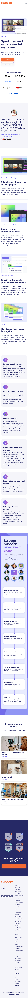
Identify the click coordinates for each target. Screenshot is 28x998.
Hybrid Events (18, 923)
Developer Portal (18, 946)
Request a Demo (14, 866)
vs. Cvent (17, 962)
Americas (7, 886)
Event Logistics (18, 893)
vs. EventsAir (18, 958)
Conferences (18, 912)
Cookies (17, 994)
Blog (16, 941)
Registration (17, 889)
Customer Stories (19, 942)
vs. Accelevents (18, 967)
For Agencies (18, 929)
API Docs (17, 944)
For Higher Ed (18, 927)
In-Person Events (19, 919)
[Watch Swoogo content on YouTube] (2, 896)
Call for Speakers (19, 902)
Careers (17, 979)
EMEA (7, 890)
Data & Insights (18, 897)
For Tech (17, 930)
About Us (17, 976)
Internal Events (18, 916)
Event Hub (17, 900)
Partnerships (18, 981)
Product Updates (19, 950)
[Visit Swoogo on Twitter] (11, 896)
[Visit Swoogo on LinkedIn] (5, 896)
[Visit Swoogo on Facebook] (8, 896)
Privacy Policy (12, 994)
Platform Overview (19, 887)
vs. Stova (17, 964)
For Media (17, 925)
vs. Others (17, 956)
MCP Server (17, 906)
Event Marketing (18, 891)
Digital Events (18, 921)
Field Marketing (18, 918)
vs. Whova (17, 969)
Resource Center (18, 937)
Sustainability (18, 983)
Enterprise (17, 904)
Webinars (17, 914)
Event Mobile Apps (19, 895)
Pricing (16, 939)
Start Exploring (7, 64)
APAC (7, 888)
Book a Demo (7, 59)
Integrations (17, 898)
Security (17, 985)
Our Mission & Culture (20, 977)
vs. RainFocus (18, 960)
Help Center (17, 948)
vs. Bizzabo (17, 965)
